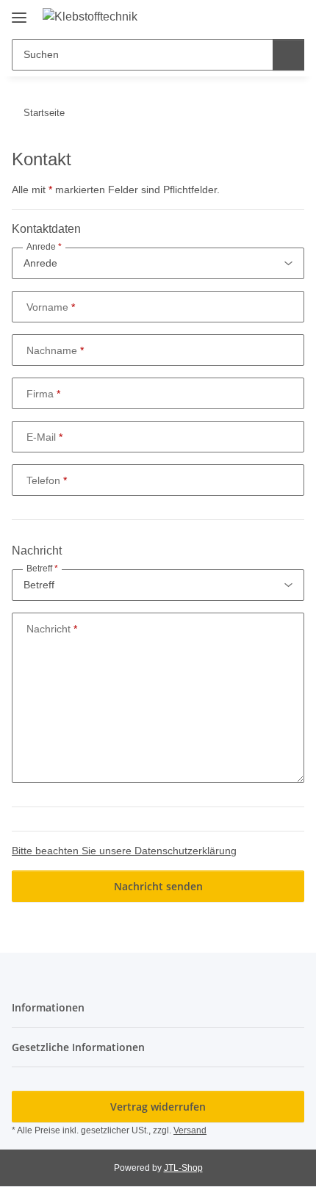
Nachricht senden (158, 886)
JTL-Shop (183, 1168)
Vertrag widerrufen (158, 1107)
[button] (246, 16)
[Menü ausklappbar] (19, 12)
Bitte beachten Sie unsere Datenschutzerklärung (124, 850)
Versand (190, 1130)
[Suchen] (288, 55)
